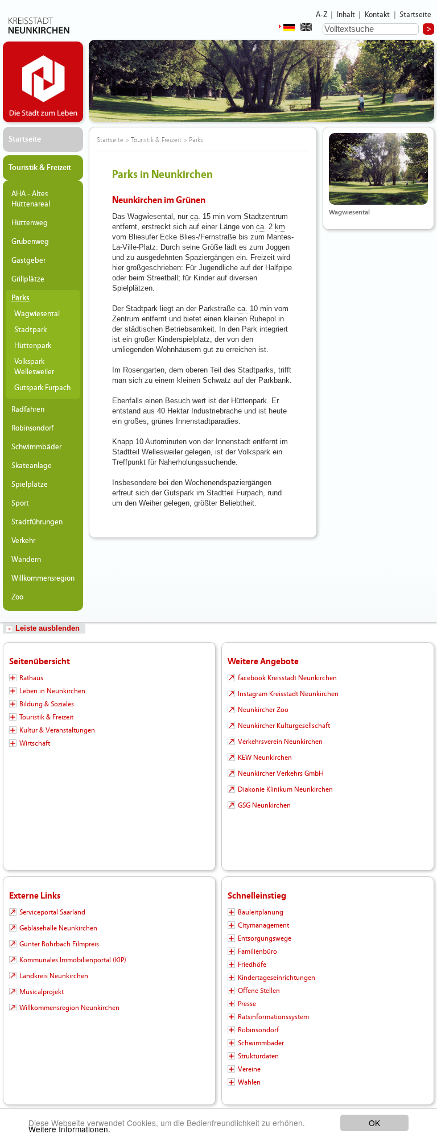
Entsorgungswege (264, 938)
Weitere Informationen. (69, 1129)
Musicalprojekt (41, 992)
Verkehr (23, 540)
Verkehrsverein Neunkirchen (280, 742)
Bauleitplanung (260, 912)
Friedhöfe (252, 965)
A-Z (321, 14)
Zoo (17, 597)
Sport (20, 503)
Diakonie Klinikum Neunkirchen (285, 789)
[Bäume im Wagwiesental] (378, 169)
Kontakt (377, 14)
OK (374, 1122)
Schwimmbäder (36, 447)
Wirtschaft (34, 743)
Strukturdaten (258, 1056)
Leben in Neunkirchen (52, 691)
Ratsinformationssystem (273, 1017)
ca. (195, 216)
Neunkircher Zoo (263, 710)
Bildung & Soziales (46, 704)
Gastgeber (28, 260)
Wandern (26, 559)
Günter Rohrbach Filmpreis (59, 944)
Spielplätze (29, 484)
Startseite (415, 14)
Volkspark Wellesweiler (34, 366)
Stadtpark (30, 329)
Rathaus (31, 678)
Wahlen (249, 1082)
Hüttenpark (32, 345)
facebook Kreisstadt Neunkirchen (287, 678)
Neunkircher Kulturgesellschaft (284, 726)
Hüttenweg (29, 222)
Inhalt (346, 14)
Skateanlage (31, 465)
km (280, 226)
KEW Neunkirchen (265, 758)
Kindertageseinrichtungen (276, 978)
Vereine (249, 1069)
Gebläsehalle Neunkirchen (58, 928)
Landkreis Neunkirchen (53, 976)
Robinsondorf (32, 428)
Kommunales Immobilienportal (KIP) (72, 960)
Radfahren (27, 409)
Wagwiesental (37, 313)
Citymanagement (263, 925)
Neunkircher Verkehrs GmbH (281, 773)
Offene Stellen (259, 991)
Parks (20, 298)
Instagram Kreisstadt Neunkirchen (288, 694)
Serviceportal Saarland (52, 912)
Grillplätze (27, 279)
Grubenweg (30, 241)
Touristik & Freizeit (40, 167)
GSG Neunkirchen (264, 805)
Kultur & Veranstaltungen (57, 730)
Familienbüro (257, 951)
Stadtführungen (37, 522)
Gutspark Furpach (42, 387)
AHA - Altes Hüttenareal (30, 199)
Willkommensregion (43, 578)
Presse (247, 1004)
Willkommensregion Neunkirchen (69, 1008)
